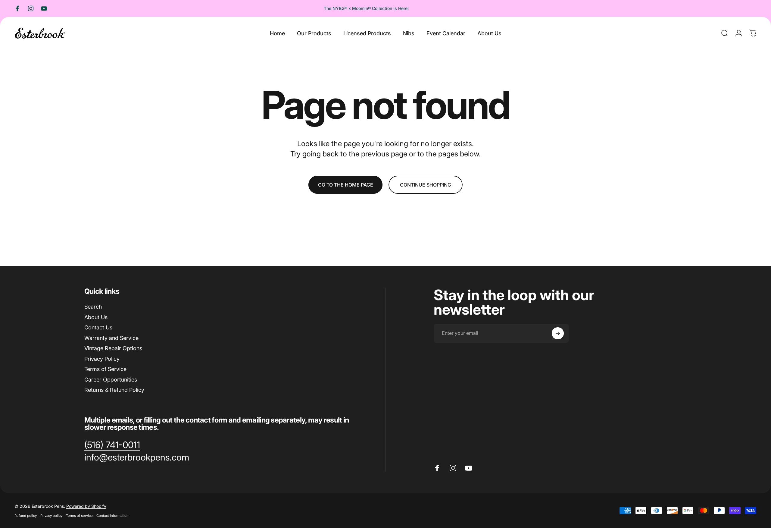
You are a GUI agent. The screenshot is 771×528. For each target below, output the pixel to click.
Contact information (112, 516)
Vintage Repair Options (113, 348)
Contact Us (98, 327)
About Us (96, 317)
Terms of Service (105, 369)
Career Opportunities (110, 379)
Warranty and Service (111, 338)
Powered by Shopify (86, 506)
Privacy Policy (102, 359)
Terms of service (79, 516)
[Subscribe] (558, 333)
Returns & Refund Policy (114, 390)
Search (93, 306)
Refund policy (25, 516)
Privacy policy (51, 516)
